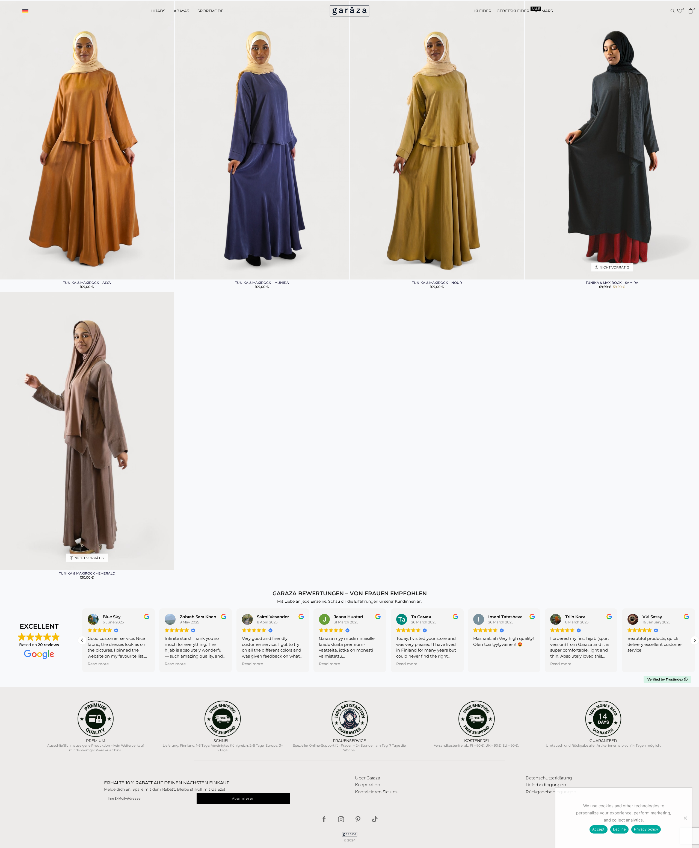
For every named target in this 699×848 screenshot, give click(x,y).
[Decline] (685, 818)
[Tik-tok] (375, 819)
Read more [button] (98, 664)
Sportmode (210, 10)
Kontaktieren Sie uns (376, 791)
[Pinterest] (358, 819)
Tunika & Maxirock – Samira (612, 283)
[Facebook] (324, 819)
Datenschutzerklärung (549, 778)
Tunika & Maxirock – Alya (87, 283)
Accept (598, 829)
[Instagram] (341, 819)
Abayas (181, 10)
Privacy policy (646, 829)
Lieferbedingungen (546, 784)
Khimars (544, 10)
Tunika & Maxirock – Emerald (87, 573)
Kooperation (367, 784)
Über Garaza (367, 778)
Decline (619, 829)
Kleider (482, 10)
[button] (25, 11)
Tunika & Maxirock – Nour (437, 283)
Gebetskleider (513, 10)
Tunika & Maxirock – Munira (262, 283)
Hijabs (158, 10)
